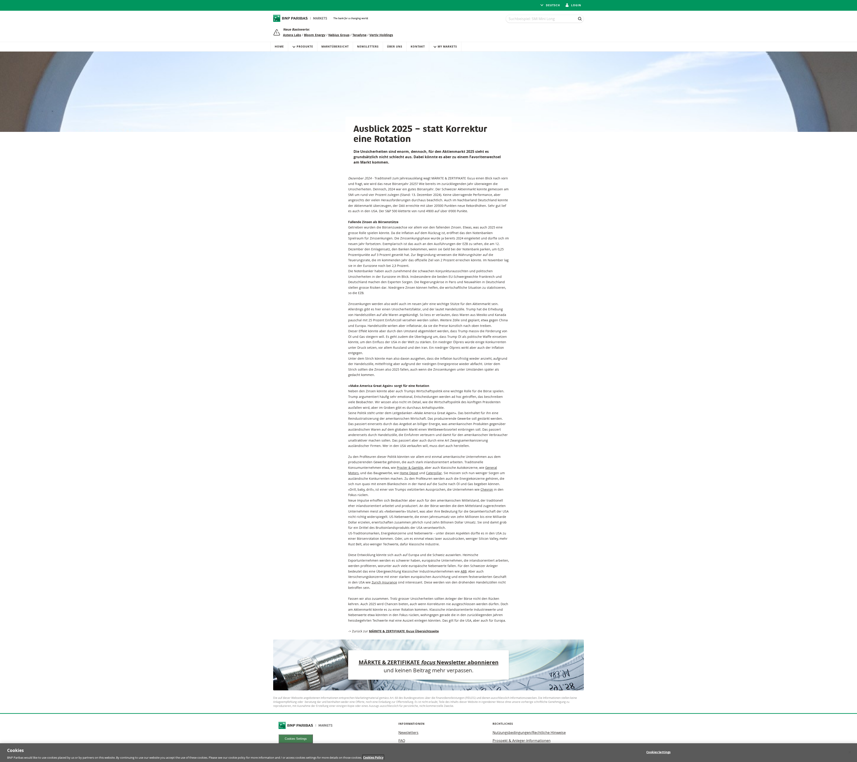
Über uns (394, 46)
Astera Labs (292, 35)
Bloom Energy (314, 35)
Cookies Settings (296, 738)
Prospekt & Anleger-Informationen (522, 740)
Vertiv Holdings (381, 35)
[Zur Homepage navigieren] (300, 18)
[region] (428, 752)
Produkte (305, 46)
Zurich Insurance (384, 582)
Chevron (487, 489)
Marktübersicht (335, 46)
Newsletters (368, 46)
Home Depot (409, 473)
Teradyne (359, 35)
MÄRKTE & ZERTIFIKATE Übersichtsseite (404, 631)
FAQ (401, 740)
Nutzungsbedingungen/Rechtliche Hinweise (529, 732)
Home (279, 46)
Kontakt (418, 46)
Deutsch (552, 5)
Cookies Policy (373, 757)
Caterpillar (434, 473)
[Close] (850, 752)
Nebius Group (338, 35)
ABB (463, 571)
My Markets (447, 46)
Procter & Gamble (410, 467)
